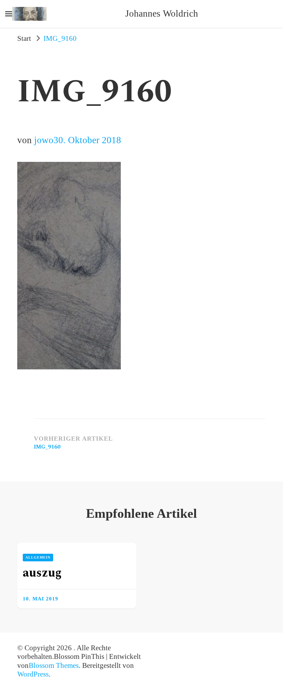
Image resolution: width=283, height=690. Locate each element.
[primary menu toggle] (8, 13)
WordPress (33, 674)
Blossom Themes (54, 665)
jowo (43, 140)
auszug (42, 572)
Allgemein (38, 557)
